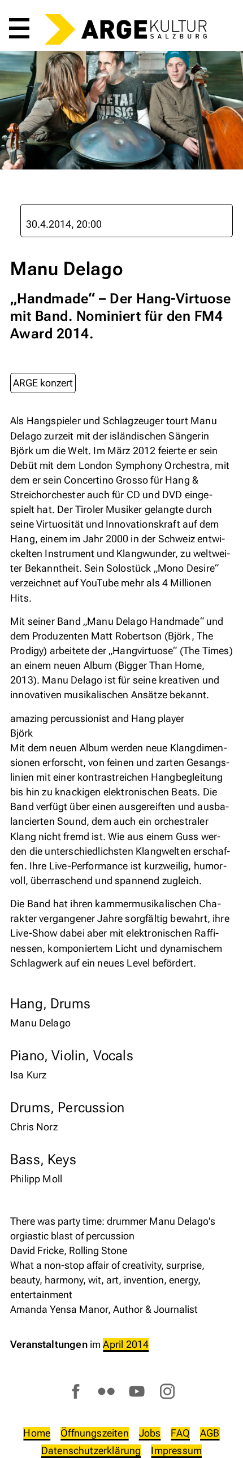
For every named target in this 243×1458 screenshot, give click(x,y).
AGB (210, 1433)
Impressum (176, 1450)
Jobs (150, 1433)
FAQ (180, 1433)
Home (36, 1433)
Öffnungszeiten (94, 1433)
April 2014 (126, 1344)
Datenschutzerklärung (91, 1450)
